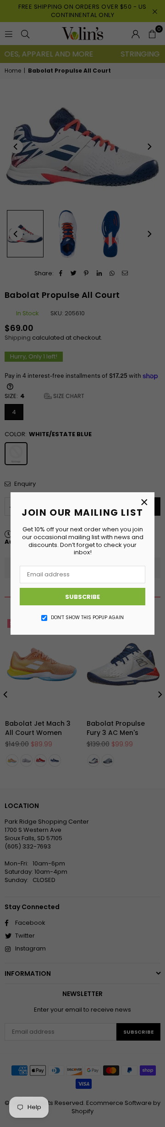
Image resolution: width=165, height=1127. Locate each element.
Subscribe (82, 596)
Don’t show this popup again (87, 618)
